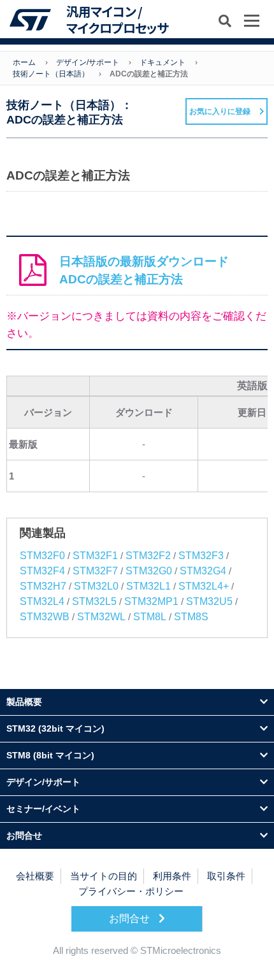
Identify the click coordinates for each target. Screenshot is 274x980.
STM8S (191, 616)
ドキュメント (162, 62)
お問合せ (130, 918)
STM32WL (101, 616)
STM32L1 (148, 586)
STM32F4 (42, 570)
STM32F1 (95, 555)
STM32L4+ (203, 586)
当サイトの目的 (103, 875)
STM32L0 (96, 586)
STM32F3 (201, 555)
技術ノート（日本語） (51, 73)
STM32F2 (148, 555)
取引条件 (226, 875)
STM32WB (44, 616)
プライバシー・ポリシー (131, 891)
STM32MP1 (151, 601)
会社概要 (35, 875)
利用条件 (172, 875)
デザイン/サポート (87, 62)
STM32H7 (43, 586)
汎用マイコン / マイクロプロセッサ (117, 19)
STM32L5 (94, 601)
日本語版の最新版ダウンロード (144, 270)
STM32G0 (149, 570)
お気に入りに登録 (219, 111)
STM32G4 (203, 570)
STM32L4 (42, 601)
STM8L (149, 616)
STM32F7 (95, 570)
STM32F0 (42, 555)
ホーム (24, 62)
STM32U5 (209, 601)
